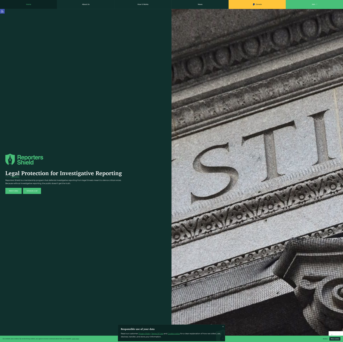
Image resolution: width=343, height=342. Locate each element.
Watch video (13, 191)
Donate (259, 4)
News (200, 4)
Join (313, 4)
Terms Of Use (157, 334)
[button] (2, 11)
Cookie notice (174, 334)
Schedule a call (32, 191)
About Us (86, 4)
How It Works (142, 4)
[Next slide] (339, 334)
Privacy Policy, (144, 334)
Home (28, 4)
